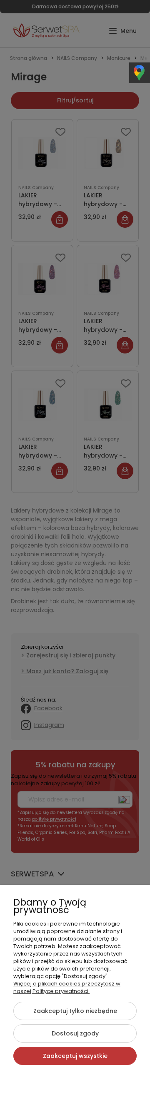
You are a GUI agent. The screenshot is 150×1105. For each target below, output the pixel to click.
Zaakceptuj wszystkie (75, 1056)
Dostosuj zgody (75, 1033)
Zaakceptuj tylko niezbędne (75, 1011)
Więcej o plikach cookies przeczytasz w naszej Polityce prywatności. (66, 987)
